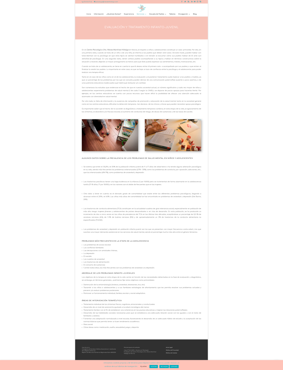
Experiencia (129, 14)
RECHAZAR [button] (164, 366)
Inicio (88, 14)
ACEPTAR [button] (154, 366)
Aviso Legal (169, 347)
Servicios (140, 14)
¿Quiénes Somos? (114, 14)
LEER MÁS (174, 366)
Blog (195, 14)
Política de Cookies (171, 353)
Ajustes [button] (143, 366)
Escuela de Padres (156, 14)
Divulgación (183, 14)
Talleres (172, 14)
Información (99, 14)
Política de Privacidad (172, 350)
